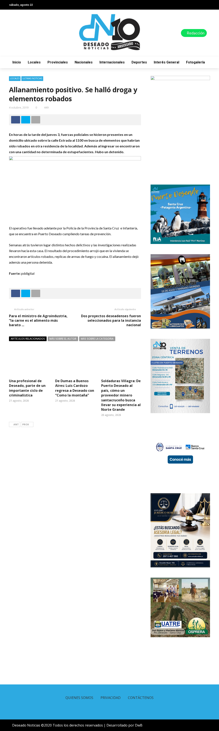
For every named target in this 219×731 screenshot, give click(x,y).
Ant (16, 424)
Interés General (166, 62)
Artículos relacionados (28, 339)
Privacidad (111, 697)
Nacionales (84, 62)
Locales (34, 62)
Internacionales (112, 62)
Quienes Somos (79, 697)
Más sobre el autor (62, 339)
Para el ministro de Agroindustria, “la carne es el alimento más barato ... (38, 320)
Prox (25, 424)
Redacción (195, 33)
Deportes (139, 62)
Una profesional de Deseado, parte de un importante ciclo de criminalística (27, 388)
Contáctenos (141, 697)
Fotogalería (195, 62)
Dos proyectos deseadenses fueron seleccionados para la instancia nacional (111, 320)
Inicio (16, 62)
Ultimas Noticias (32, 78)
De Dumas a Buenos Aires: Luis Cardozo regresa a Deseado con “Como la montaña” (74, 388)
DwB (138, 725)
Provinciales (57, 62)
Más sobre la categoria (97, 339)
